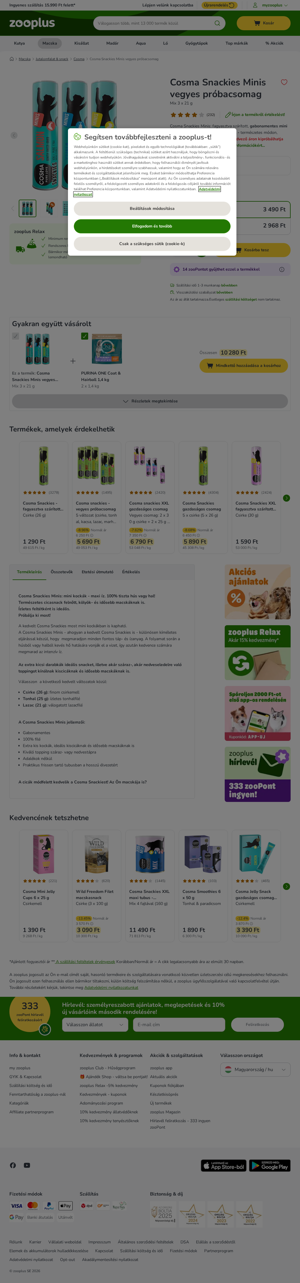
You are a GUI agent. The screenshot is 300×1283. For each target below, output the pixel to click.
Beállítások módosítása (152, 208)
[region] (152, 192)
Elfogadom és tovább (152, 226)
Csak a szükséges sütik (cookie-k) (152, 244)
